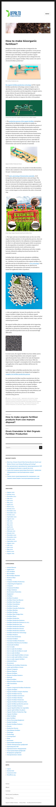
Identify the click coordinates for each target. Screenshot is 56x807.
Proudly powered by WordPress (34, 802)
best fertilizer (11, 571)
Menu (47, 13)
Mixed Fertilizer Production (15, 681)
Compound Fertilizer (13, 588)
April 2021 (10, 527)
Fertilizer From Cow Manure (15, 600)
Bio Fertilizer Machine (13, 575)
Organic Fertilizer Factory (14, 693)
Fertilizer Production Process (15, 628)
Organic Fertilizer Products (15, 706)
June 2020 (10, 547)
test (8, 474)
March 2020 (10, 551)
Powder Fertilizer (12, 722)
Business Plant (11, 577)
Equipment (25, 399)
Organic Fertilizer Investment (15, 695)
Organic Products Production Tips (16, 712)
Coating (9, 579)
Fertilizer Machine (12, 610)
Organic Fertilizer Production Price (17, 702)
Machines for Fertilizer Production (17, 665)
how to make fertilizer (13, 653)
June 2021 (10, 523)
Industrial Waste (12, 661)
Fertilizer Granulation (13, 604)
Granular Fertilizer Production (15, 640)
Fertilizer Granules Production (16, 608)
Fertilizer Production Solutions (16, 630)
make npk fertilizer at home (15, 667)
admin (9, 398)
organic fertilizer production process (17, 704)
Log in (9, 768)
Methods (9, 677)
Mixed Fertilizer (11, 679)
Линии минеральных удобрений (17, 744)
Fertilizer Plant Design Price (15, 614)
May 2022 (10, 502)
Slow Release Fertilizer (13, 730)
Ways (8, 738)
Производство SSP (12, 746)
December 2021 (11, 510)
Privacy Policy (9, 798)
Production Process (12, 728)
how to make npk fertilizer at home (17, 657)
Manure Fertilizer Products (15, 675)
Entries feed (10, 771)
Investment (10, 663)
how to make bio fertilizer (14, 649)
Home (7, 783)
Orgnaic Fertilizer (10, 403)
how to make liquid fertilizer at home (18, 655)
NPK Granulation (12, 683)
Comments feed (11, 773)
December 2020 (11, 535)
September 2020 (12, 541)
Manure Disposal (12, 671)
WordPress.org (11, 775)
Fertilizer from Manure (13, 602)
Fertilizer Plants (11, 616)
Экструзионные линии (14, 754)
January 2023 (11, 494)
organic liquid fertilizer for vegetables (18, 708)
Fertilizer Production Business (15, 620)
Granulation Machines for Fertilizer (17, 643)
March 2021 (10, 529)
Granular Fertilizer (12, 638)
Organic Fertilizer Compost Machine (17, 691)
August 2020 (10, 543)
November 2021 (11, 512)
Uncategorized (11, 736)
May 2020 (10, 549)
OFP (8, 685)
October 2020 (11, 539)
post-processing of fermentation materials (21, 176)
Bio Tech (20, 404)
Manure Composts (12, 669)
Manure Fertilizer (12, 673)
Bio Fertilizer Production (31, 403)
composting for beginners (14, 583)
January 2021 (11, 533)
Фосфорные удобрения (14, 752)
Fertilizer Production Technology (24, 401)
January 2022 (11, 508)
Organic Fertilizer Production (29, 404)
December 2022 (11, 496)
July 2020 (9, 545)
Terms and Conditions (12, 794)
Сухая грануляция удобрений (16, 750)
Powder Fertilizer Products (14, 724)
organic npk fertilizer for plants (16, 710)
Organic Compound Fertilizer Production (19, 687)
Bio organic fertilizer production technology (18, 85)
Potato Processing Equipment (15, 720)
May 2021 (10, 525)
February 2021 (11, 531)
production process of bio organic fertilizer (21, 121)
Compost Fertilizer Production (16, 581)
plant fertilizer (11, 718)
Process (16, 403)
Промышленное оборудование (16, 748)
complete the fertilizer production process (18, 374)
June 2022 (10, 500)
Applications (25, 398)
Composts (10, 586)
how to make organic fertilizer (16, 659)
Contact (8, 791)
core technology (34, 263)
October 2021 (11, 514)
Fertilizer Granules (12, 606)
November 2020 (11, 537)
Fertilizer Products (36, 401)
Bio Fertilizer (31, 398)
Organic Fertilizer (12, 689)
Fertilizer (30, 399)
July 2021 (9, 521)
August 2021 (10, 519)
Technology (21, 403)
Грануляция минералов (14, 742)
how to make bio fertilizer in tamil (17, 651)
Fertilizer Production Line (14, 624)
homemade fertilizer (13, 645)
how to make (11, 647)
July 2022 (9, 498)
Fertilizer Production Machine (15, 626)
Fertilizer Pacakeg (12, 612)
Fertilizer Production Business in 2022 (18, 622)
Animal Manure (11, 567)
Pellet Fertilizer (11, 716)
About (7, 787)
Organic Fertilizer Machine (15, 697)
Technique (10, 732)
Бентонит (10, 740)
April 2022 (10, 504)
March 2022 (10, 506)
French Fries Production (14, 636)
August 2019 (10, 553)
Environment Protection (16, 399)
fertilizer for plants (12, 598)
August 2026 (10, 492)
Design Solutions (12, 590)
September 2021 (11, 517)
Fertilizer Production (13, 618)
